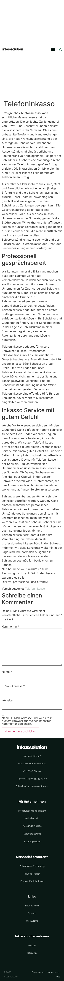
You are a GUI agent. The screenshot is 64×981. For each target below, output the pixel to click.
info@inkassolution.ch (36, 786)
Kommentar (10, 626)
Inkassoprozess (32, 841)
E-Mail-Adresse (13, 686)
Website (7, 700)
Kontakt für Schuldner (32, 881)
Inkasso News (32, 905)
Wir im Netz (32, 921)
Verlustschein (32, 818)
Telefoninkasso (35, 588)
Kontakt (32, 945)
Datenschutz (38, 972)
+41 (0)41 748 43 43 (36, 778)
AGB (58, 976)
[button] (53, 49)
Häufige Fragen (32, 873)
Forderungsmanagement (32, 810)
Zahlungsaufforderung (32, 866)
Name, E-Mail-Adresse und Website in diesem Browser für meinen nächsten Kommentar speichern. (27, 721)
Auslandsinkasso (32, 825)
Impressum (53, 972)
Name (7, 671)
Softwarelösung (32, 833)
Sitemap (32, 952)
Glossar (32, 913)
